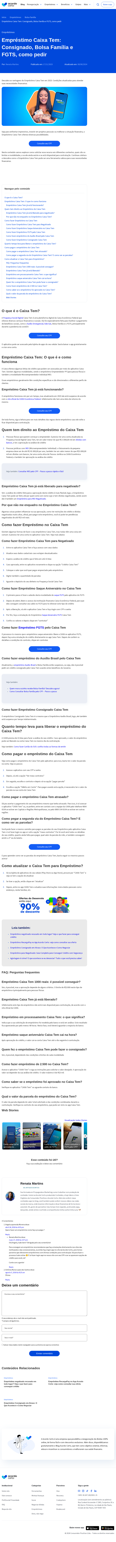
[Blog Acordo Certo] (9, 4)
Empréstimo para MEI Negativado (31, 498)
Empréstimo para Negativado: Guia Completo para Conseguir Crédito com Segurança (46, 953)
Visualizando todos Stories (76, 1120)
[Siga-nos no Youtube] (79, 1491)
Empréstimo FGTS (31, 627)
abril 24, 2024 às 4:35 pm (14, 1227)
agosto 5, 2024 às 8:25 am (15, 1272)
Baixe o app (107, 4)
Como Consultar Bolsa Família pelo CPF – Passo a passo (33, 691)
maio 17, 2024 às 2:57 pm (18, 1240)
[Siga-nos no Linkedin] (95, 1491)
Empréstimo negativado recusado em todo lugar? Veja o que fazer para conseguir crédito (20, 1384)
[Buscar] (98, 4)
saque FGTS (59, 595)
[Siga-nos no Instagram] (83, 1491)
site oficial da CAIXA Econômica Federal (24, 399)
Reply (7, 1234)
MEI (27, 448)
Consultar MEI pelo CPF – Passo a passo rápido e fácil (40, 471)
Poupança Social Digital (13, 317)
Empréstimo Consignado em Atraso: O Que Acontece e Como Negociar (40, 947)
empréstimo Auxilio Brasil (25, 665)
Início (4, 17)
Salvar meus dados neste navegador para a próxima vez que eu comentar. (31, 1345)
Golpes (78, 4)
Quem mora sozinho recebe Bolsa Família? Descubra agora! (35, 688)
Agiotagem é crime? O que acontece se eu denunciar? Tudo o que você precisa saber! (46, 958)
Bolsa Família (30, 17)
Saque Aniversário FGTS (52, 615)
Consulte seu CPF (44, 143)
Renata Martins (12, 64)
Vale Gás (47, 323)
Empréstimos (15, 17)
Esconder (44, 188)
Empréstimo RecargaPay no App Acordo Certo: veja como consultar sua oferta (43, 942)
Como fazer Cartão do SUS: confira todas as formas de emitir (40, 746)
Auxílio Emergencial (35, 323)
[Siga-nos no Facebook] (91, 1491)
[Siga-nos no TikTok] (87, 1491)
